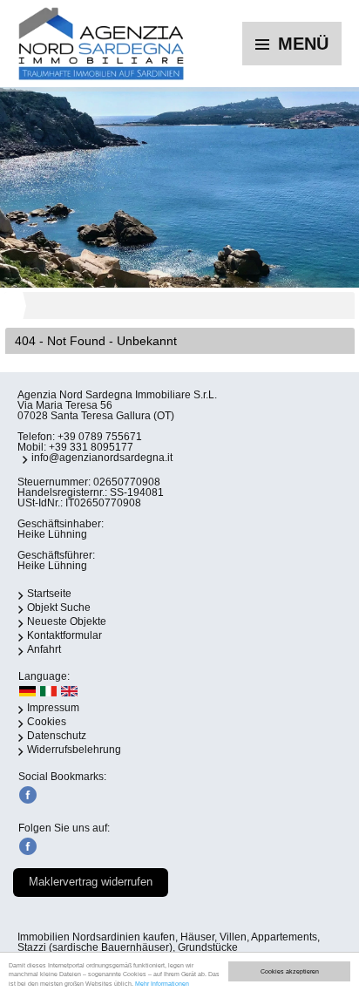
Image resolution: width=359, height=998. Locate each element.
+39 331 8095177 (91, 447)
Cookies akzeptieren (290, 971)
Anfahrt (44, 649)
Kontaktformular (64, 635)
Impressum (53, 708)
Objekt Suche (59, 607)
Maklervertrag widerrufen (90, 881)
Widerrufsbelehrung (74, 749)
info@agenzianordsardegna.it (102, 457)
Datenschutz (56, 736)
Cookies (46, 722)
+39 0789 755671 (100, 437)
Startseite (49, 593)
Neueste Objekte (66, 621)
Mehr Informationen (162, 984)
